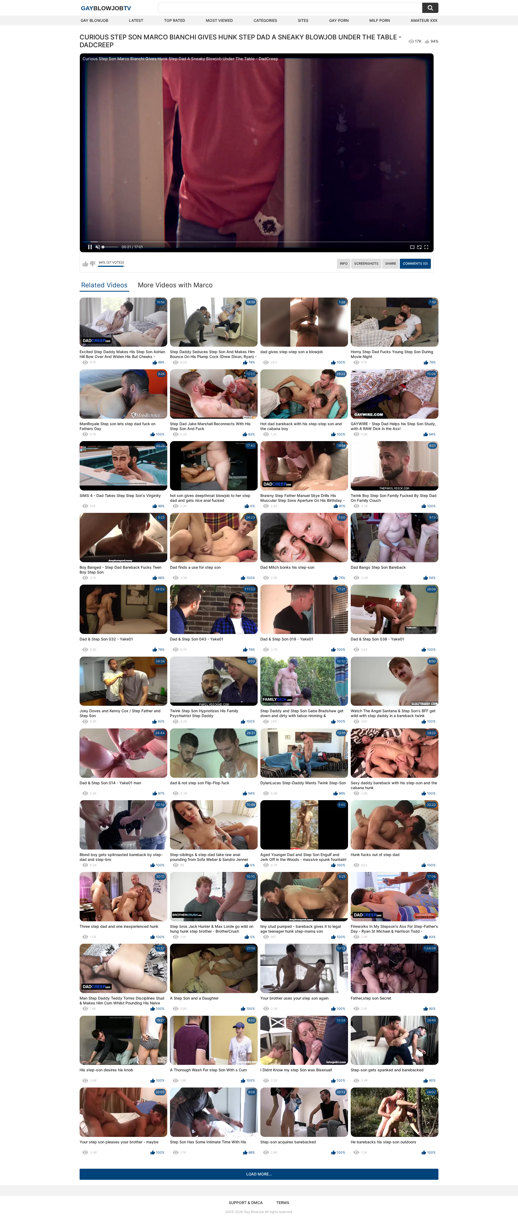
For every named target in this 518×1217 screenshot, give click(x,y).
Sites (303, 20)
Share (390, 263)
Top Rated (174, 20)
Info (343, 263)
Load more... (259, 1174)
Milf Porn (379, 20)
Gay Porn (339, 20)
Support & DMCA (246, 1202)
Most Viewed (219, 20)
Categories (265, 20)
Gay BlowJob (94, 20)
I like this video (85, 264)
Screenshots (366, 263)
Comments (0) (415, 263)
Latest (136, 20)
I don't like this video (92, 264)
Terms (282, 1202)
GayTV (106, 8)
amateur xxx (424, 20)
